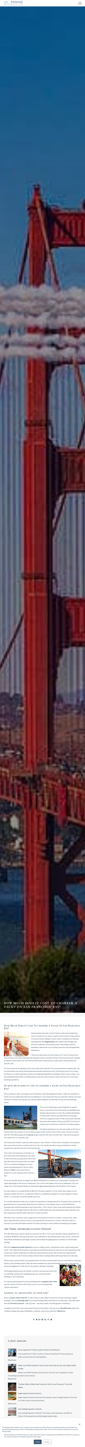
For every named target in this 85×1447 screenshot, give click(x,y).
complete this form (49, 1281)
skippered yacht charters (21, 1247)
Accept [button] (38, 1442)
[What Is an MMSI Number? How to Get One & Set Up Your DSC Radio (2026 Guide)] (12, 1368)
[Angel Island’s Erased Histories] (12, 1396)
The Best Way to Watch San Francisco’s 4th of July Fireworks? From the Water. (45, 1385)
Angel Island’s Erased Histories (29, 1393)
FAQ (13, 1170)
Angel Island (50, 1042)
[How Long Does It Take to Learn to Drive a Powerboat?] (12, 1352)
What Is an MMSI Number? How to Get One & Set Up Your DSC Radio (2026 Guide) (47, 1367)
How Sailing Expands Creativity (30, 1409)
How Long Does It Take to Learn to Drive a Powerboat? (39, 1350)
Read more (16, 1360)
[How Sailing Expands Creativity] (12, 1412)
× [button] (79, 1423)
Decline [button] (47, 1442)
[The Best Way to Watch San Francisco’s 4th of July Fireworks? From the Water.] (12, 1387)
